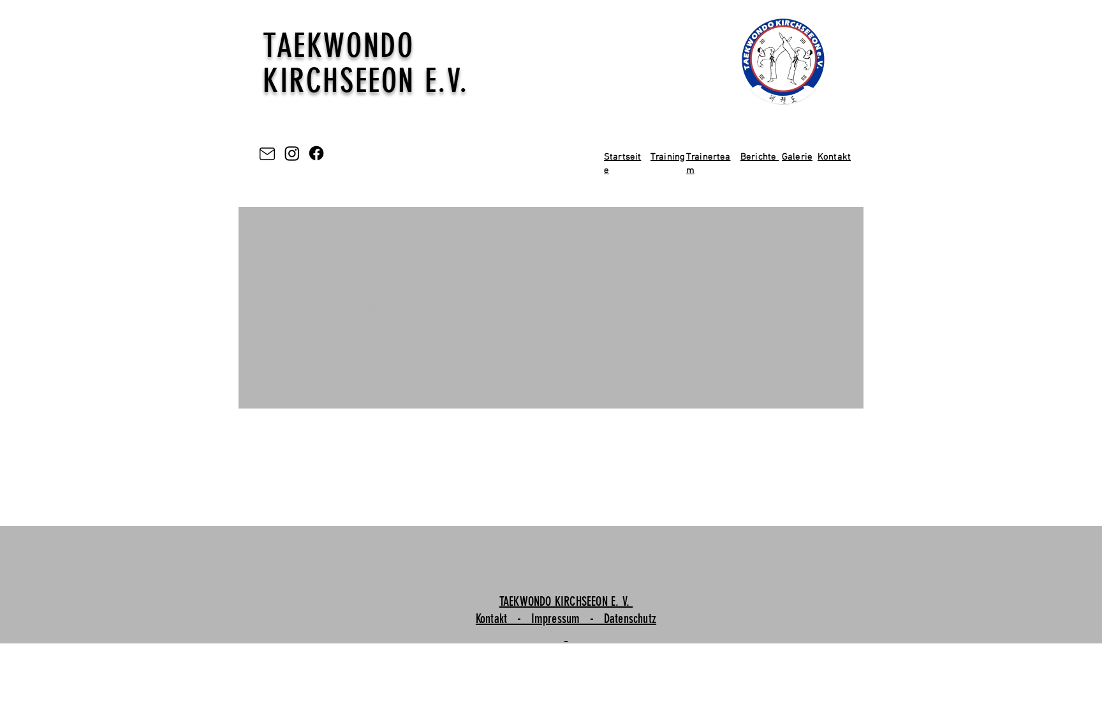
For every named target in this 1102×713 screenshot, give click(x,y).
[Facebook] (316, 153)
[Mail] (267, 153)
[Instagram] (292, 153)
